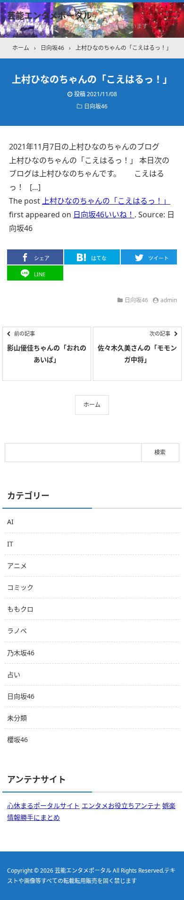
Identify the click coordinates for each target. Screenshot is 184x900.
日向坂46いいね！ (103, 214)
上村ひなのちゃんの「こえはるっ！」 (106, 201)
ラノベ (17, 630)
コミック (20, 587)
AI (10, 521)
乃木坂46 (20, 652)
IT (10, 543)
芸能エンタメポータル (49, 15)
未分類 (17, 717)
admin (168, 300)
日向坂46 (96, 106)
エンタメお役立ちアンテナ (121, 805)
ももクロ (20, 608)
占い (13, 674)
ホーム (92, 405)
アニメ (17, 565)
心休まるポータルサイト (43, 805)
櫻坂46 (17, 739)
